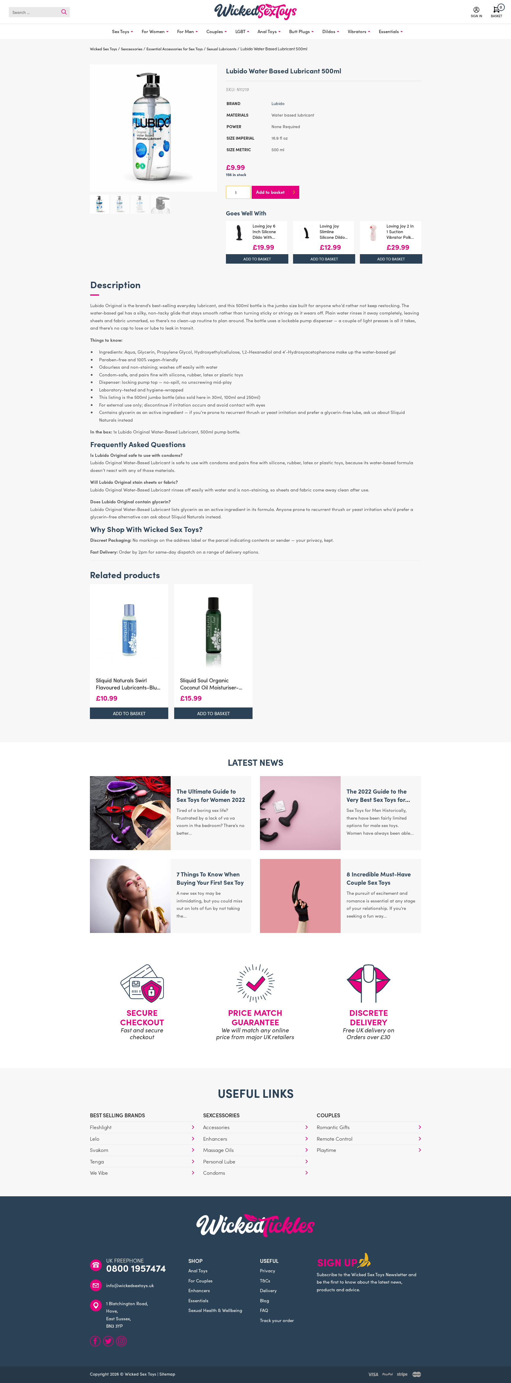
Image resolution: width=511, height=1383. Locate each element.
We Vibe (99, 1172)
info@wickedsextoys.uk (130, 1285)
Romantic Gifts (333, 1127)
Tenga (97, 1161)
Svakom (99, 1149)
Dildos (328, 31)
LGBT (240, 31)
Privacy (267, 1270)
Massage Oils (218, 1149)
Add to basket (270, 192)
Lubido (277, 103)
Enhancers (215, 1138)
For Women (153, 31)
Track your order (277, 1320)
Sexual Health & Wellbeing (215, 1310)
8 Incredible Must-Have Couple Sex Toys (379, 878)
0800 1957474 (136, 1268)
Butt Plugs (299, 31)
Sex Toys (120, 31)
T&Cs (265, 1280)
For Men (185, 31)
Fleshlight (100, 1127)
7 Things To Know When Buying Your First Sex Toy (210, 878)
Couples (214, 31)
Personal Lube (219, 1161)
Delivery (268, 1290)
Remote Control (334, 1138)
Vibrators (357, 31)
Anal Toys (267, 31)
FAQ (264, 1310)
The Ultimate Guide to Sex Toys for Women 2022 (211, 795)
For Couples (200, 1280)
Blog (264, 1300)
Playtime (326, 1149)
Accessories (216, 1127)
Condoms (214, 1172)
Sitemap (167, 1374)
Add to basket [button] (257, 259)
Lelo (94, 1138)
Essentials (389, 31)
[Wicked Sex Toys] (255, 12)
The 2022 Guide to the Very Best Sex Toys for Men (377, 799)
